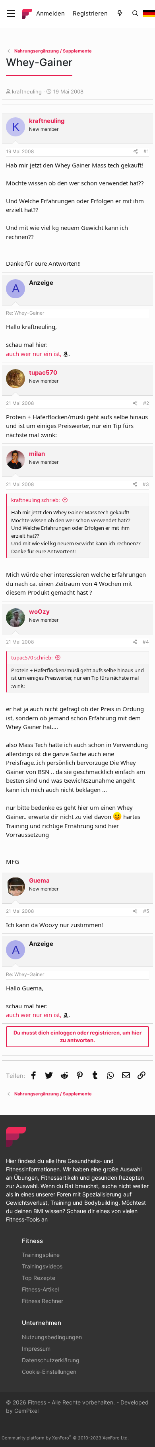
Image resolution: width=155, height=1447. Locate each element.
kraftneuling (27, 91)
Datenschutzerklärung (50, 1360)
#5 (146, 911)
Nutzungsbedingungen (52, 1337)
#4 (146, 642)
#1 (146, 151)
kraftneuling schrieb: (35, 500)
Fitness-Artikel (40, 1289)
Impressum (36, 1348)
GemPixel (26, 1410)
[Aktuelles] (119, 13)
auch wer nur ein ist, (34, 354)
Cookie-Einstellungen (49, 1371)
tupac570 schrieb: (31, 657)
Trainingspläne (41, 1254)
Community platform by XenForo (65, 1438)
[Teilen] (136, 151)
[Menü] (11, 14)
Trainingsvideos (42, 1266)
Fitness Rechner (42, 1300)
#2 (146, 403)
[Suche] (135, 13)
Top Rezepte (38, 1277)
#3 (146, 484)
